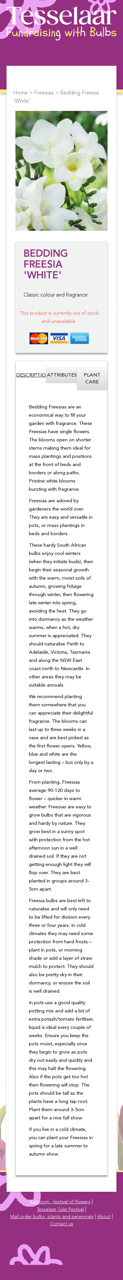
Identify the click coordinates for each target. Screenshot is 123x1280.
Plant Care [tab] (92, 379)
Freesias (44, 93)
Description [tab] (31, 375)
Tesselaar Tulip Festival (60, 1209)
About (104, 1217)
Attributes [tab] (62, 375)
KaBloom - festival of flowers (60, 1202)
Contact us (61, 1224)
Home (20, 93)
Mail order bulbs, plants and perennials (51, 1217)
